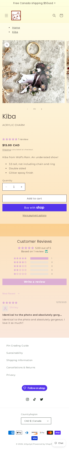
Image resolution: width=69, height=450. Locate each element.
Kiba (15, 31)
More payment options (34, 215)
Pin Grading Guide (17, 345)
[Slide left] (27, 109)
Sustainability (14, 352)
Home (16, 27)
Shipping (6, 150)
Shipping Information (19, 360)
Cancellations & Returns (20, 367)
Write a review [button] (34, 281)
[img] (9, 302)
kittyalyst (28, 444)
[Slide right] (41, 109)
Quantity (7, 180)
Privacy (10, 374)
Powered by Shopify (43, 444)
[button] (6, 15)
